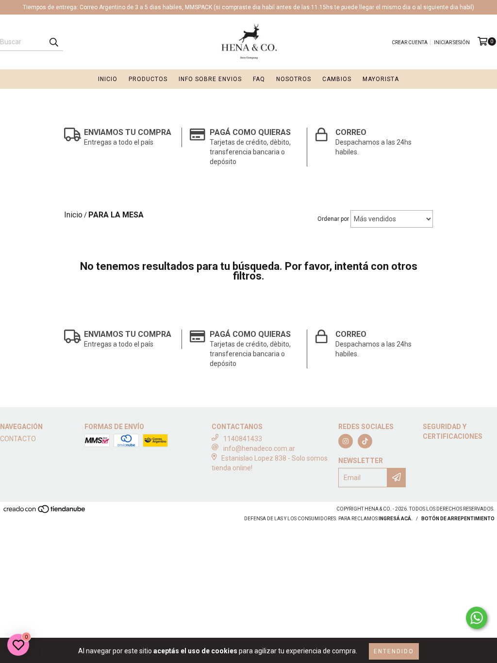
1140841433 (242, 439)
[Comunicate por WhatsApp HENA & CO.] (476, 618)
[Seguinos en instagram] (345, 441)
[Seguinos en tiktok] (365, 441)
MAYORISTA (381, 79)
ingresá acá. (396, 518)
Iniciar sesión (452, 42)
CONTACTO (18, 439)
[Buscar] (53, 42)
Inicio (107, 79)
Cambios (336, 79)
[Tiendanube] (44, 512)
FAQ (259, 79)
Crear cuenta (410, 42)
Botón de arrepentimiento (458, 518)
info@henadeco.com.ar (259, 448)
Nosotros (293, 79)
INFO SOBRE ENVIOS (210, 79)
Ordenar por (333, 218)
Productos (148, 79)
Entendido (394, 651)
